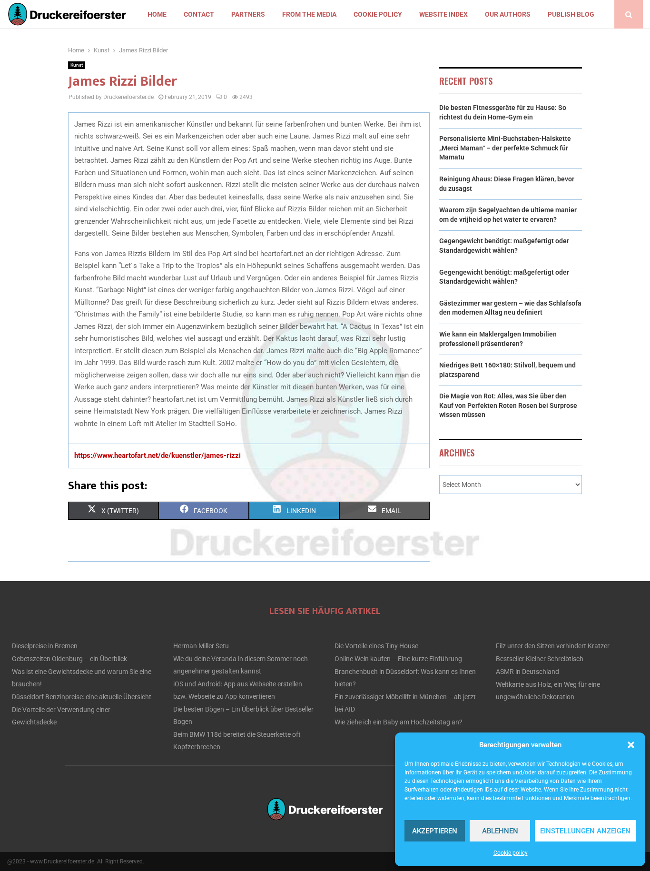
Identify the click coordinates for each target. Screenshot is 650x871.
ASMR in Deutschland (527, 671)
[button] (631, 745)
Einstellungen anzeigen (585, 831)
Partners (248, 14)
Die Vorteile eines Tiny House (376, 646)
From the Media (309, 14)
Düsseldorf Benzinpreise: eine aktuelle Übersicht (81, 697)
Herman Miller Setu (201, 646)
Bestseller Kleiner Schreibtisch (539, 659)
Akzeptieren (434, 831)
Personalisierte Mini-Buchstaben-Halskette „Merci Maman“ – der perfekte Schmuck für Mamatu (505, 148)
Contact (199, 14)
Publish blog (571, 14)
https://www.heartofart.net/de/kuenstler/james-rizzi (157, 455)
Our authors (508, 14)
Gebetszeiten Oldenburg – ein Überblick (69, 659)
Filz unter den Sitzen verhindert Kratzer (553, 646)
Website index (443, 14)
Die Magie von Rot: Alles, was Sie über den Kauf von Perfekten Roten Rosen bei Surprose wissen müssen (508, 405)
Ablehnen (500, 831)
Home (157, 14)
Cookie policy (510, 853)
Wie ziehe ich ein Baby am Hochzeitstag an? (399, 722)
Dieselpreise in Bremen (45, 646)
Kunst (76, 65)
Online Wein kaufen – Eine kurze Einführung (398, 659)
